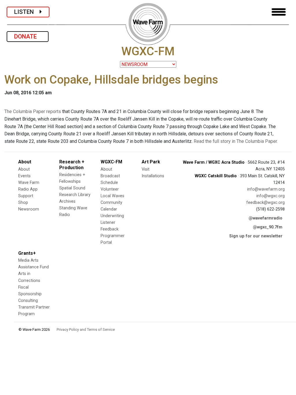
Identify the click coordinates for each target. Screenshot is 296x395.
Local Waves (112, 195)
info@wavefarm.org (266, 189)
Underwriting (112, 215)
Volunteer (110, 189)
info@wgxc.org (270, 195)
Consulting (28, 300)
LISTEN (27, 11)
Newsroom (28, 209)
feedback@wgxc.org (265, 202)
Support (25, 195)
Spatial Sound (72, 188)
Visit (145, 169)
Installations (153, 175)
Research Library (74, 194)
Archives (67, 201)
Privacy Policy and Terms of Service (86, 329)
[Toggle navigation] (278, 12)
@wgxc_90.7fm (267, 227)
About (24, 169)
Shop (23, 202)
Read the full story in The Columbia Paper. (236, 141)
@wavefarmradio (265, 218)
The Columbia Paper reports (32, 111)
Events (24, 175)
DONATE (27, 36)
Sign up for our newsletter (255, 236)
